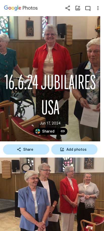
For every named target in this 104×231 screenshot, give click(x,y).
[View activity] (88, 8)
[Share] (68, 8)
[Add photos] (78, 8)
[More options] (98, 8)
